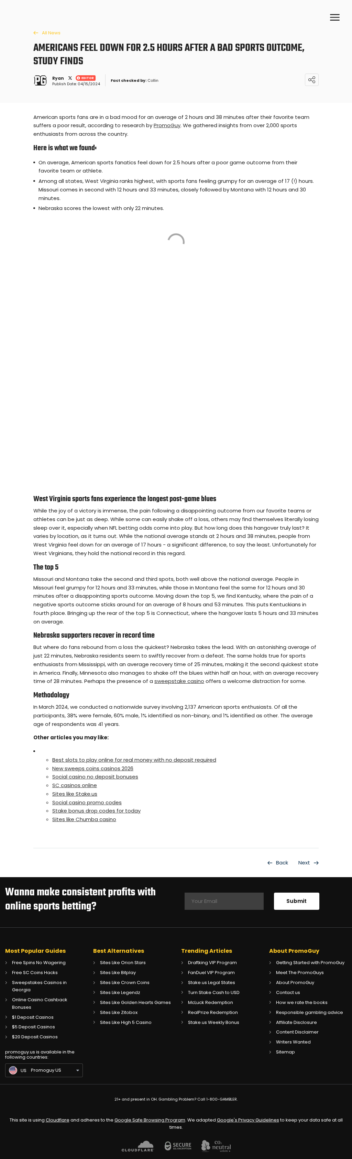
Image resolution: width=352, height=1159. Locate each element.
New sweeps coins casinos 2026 (92, 768)
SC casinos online (74, 785)
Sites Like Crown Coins (125, 982)
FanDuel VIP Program (211, 972)
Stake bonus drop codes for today (96, 810)
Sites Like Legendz (120, 992)
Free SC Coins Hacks (35, 972)
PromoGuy (167, 125)
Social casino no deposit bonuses (95, 776)
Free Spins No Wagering (39, 962)
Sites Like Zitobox (119, 1012)
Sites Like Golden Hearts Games (135, 1002)
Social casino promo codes (87, 802)
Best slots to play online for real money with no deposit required (134, 759)
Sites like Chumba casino (84, 819)
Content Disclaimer (297, 1032)
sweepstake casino (179, 681)
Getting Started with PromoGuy (310, 962)
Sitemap (285, 1052)
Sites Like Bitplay (118, 972)
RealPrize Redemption (213, 1012)
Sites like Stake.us (74, 793)
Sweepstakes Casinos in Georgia (39, 986)
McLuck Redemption (210, 1002)
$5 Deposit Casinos (33, 1027)
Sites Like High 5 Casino (126, 1022)
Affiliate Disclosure (296, 1022)
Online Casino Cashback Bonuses (39, 1003)
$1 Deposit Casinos (33, 1017)
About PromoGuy (295, 982)
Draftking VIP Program (212, 962)
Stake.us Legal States (211, 982)
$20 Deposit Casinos (35, 1037)
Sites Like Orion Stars (123, 962)
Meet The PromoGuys (300, 972)
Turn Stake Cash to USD (214, 992)
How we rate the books (302, 1002)
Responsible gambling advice (309, 1012)
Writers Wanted (293, 1042)
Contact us (288, 992)
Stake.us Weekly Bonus (213, 1022)
